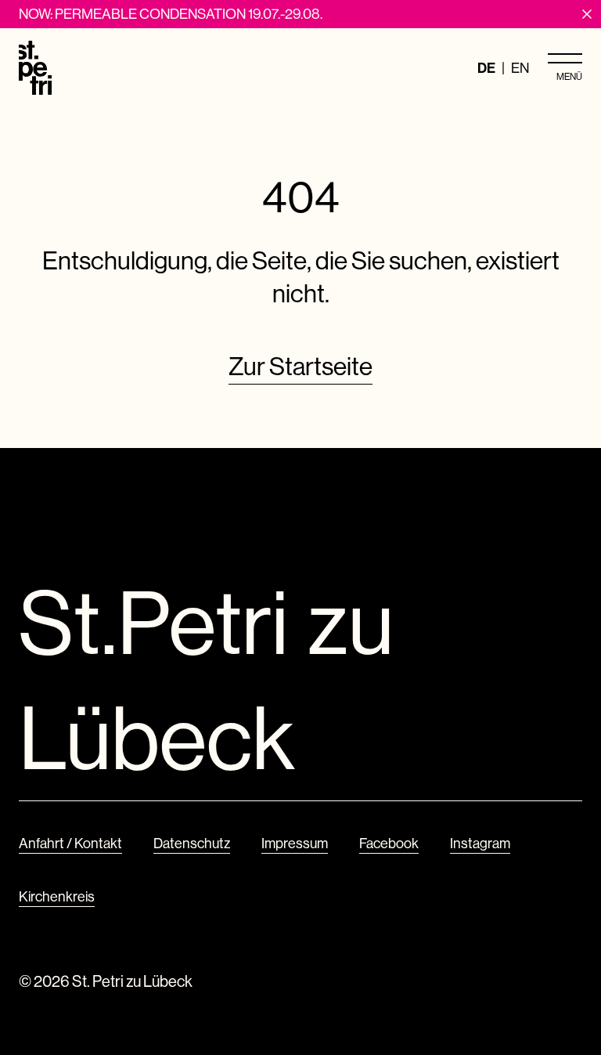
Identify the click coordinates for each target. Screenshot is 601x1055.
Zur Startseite (300, 365)
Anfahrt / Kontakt (70, 843)
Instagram (480, 843)
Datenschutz (191, 843)
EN (520, 68)
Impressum (294, 843)
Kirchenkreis (57, 896)
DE (486, 68)
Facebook (389, 843)
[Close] (587, 14)
